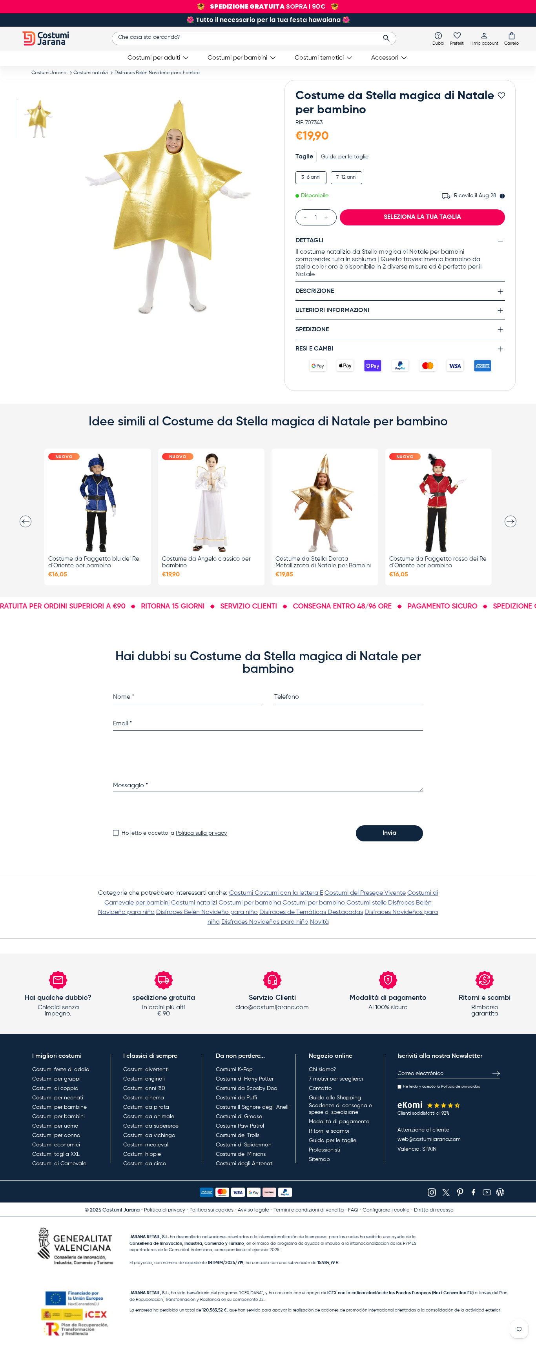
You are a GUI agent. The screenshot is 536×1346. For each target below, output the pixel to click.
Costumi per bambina (250, 903)
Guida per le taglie (332, 1140)
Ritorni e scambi (329, 1131)
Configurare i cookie (386, 1210)
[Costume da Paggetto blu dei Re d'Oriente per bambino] (97, 502)
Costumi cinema (143, 1098)
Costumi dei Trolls (237, 1135)
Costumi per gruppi (56, 1079)
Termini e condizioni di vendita (308, 1210)
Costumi (242, 893)
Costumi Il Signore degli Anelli (253, 1107)
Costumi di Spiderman (244, 1145)
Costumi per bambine (59, 1107)
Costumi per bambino (314, 903)
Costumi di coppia (55, 1088)
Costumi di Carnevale (59, 1163)
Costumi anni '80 (144, 1088)
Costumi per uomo (55, 1126)
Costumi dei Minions (241, 1154)
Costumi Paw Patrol (240, 1126)
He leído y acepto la (441, 1086)
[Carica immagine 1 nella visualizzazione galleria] (38, 119)
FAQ (353, 1210)
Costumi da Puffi (236, 1098)
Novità (319, 922)
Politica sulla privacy (201, 833)
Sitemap (319, 1159)
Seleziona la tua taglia (422, 217)
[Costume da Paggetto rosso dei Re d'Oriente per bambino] (438, 502)
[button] (511, 38)
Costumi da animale (148, 1116)
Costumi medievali (146, 1145)
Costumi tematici (319, 58)
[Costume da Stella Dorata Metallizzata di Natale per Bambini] (324, 502)
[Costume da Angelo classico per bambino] (211, 502)
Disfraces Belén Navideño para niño (207, 912)
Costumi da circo (144, 1163)
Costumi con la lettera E (289, 893)
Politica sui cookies (211, 1210)
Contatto (320, 1088)
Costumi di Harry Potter (244, 1079)
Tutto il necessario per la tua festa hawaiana (268, 19)
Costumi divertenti (146, 1069)
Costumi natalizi (90, 73)
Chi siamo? (322, 1069)
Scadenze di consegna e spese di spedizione (340, 1109)
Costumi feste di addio (60, 1069)
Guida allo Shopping (335, 1098)
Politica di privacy (164, 1210)
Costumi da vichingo (149, 1135)
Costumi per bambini (237, 58)
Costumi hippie (142, 1154)
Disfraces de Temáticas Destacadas (311, 912)
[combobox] (254, 38)
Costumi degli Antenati (244, 1163)
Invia (389, 833)
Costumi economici (56, 1145)
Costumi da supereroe (151, 1126)
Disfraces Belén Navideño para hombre (157, 73)
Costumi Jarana (49, 73)
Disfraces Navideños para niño (264, 922)
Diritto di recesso (434, 1210)
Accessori (384, 58)
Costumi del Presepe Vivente (365, 893)
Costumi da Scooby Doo (246, 1088)
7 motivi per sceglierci (336, 1079)
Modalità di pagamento (339, 1121)
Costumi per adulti (154, 58)
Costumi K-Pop (234, 1069)
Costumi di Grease (239, 1116)
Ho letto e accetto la (174, 833)
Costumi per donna (56, 1135)
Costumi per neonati (57, 1098)
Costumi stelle (366, 903)
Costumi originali (144, 1079)
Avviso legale (253, 1210)
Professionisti (324, 1150)
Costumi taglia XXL (56, 1154)
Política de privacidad (460, 1086)
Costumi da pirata (146, 1107)
